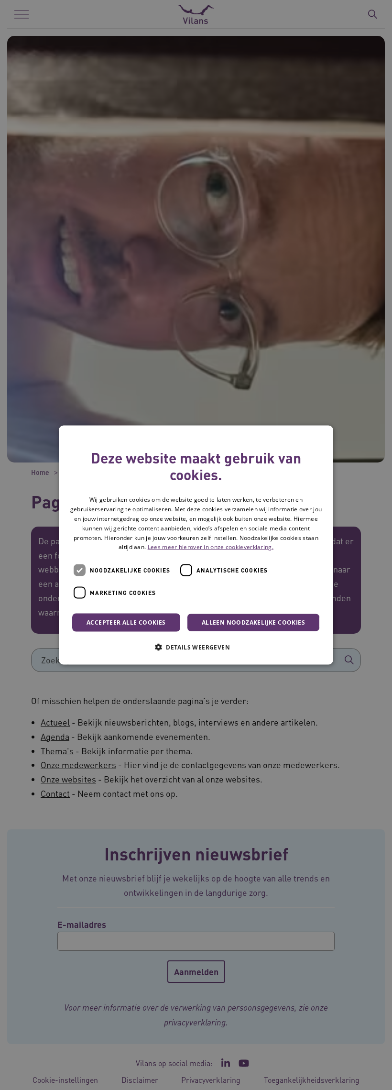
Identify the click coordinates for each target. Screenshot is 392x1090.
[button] (196, 647)
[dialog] (196, 545)
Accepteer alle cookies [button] (126, 622)
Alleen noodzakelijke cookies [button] (253, 622)
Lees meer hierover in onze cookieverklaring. (210, 547)
